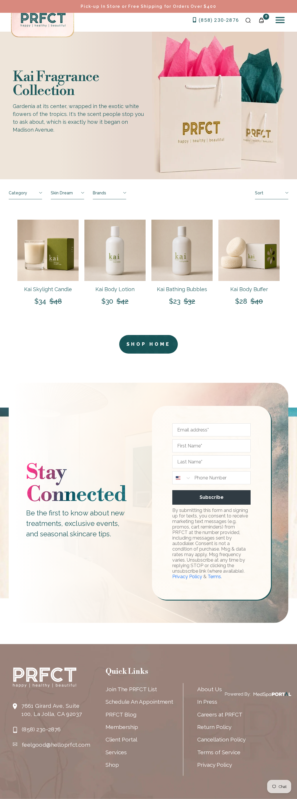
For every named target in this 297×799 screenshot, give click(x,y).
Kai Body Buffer (249, 289)
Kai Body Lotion (115, 289)
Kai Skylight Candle (48, 289)
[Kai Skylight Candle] (48, 250)
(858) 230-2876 (218, 20)
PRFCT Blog (121, 714)
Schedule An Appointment (139, 701)
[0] (261, 20)
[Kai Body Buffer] (249, 250)
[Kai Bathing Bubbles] (182, 250)
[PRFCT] (43, 20)
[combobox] (182, 478)
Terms (214, 576)
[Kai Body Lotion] (115, 250)
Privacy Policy (187, 576)
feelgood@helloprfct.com (56, 744)
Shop (112, 765)
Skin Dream (62, 193)
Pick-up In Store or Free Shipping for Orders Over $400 (148, 6)
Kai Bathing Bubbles (182, 289)
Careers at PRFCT (219, 714)
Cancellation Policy (221, 739)
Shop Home (148, 344)
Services (116, 752)
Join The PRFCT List (131, 689)
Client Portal (121, 739)
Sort (259, 193)
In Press (207, 701)
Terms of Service (218, 752)
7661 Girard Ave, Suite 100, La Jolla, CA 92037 (51, 710)
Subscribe (212, 497)
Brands (99, 193)
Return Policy (214, 727)
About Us (209, 689)
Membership (122, 727)
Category (18, 193)
